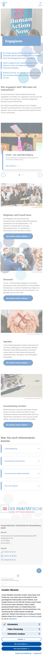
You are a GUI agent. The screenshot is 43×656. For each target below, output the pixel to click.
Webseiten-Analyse (16, 633)
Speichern (20, 639)
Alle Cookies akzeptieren (20, 648)
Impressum (13, 619)
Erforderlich (13, 624)
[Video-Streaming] (4, 630)
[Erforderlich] (4, 625)
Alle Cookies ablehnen (20, 644)
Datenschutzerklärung (30, 616)
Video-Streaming (15, 629)
